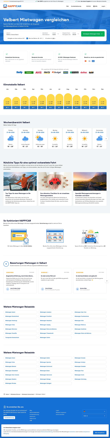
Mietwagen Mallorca (80, 325)
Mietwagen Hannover (46, 375)
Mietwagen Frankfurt (46, 316)
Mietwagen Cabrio (45, 337)
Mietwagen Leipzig (45, 325)
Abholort (8, 33)
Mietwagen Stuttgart (45, 383)
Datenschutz (33, 418)
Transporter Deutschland (12, 337)
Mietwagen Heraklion (46, 320)
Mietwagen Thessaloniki (46, 333)
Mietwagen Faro (79, 371)
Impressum (32, 416)
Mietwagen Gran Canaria (12, 375)
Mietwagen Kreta (10, 325)
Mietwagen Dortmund (46, 366)
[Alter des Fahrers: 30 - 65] (27, 38)
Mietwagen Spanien (45, 362)
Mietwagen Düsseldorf (11, 371)
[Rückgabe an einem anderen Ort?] (6, 38)
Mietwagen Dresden (80, 366)
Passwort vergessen (61, 412)
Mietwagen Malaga (45, 379)
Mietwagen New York (80, 312)
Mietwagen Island (10, 312)
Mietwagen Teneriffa (11, 333)
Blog (31, 410)
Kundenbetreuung (76, 6)
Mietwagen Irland (10, 358)
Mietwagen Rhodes (10, 383)
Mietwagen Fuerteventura (82, 316)
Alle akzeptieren (100, 433)
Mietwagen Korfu (79, 375)
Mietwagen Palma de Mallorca (48, 329)
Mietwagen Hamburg (11, 320)
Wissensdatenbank (34, 412)
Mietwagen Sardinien (80, 329)
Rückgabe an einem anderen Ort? (16, 38)
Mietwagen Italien (45, 358)
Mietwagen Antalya (80, 362)
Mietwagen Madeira (10, 379)
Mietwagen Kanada (80, 358)
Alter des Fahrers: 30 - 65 (35, 38)
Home (7, 394)
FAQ (67, 6)
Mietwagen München (11, 329)
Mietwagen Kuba (10, 362)
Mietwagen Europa (15, 394)
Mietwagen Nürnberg (80, 379)
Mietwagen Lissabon (45, 312)
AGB (31, 420)
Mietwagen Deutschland (12, 316)
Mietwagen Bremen (10, 366)
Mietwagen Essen (45, 371)
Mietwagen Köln (79, 320)
